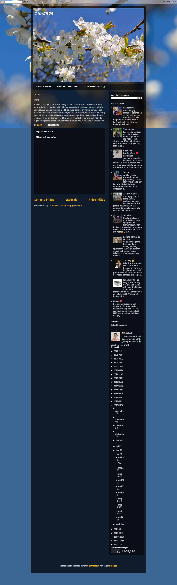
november (120, 419)
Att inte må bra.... (131, 193)
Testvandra (128, 129)
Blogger (113, 565)
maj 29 (121, 457)
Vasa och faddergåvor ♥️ (130, 151)
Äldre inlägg (96, 199)
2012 (116, 405)
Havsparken (128, 107)
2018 (116, 382)
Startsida (43, 86)
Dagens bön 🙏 (94, 87)
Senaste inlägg (44, 199)
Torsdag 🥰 (128, 260)
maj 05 (119, 505)
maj (118, 454)
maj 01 (121, 517)
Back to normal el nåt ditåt (131, 238)
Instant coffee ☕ (131, 280)
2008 (116, 540)
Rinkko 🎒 (117, 301)
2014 (116, 397)
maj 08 (119, 499)
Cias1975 (43, 13)
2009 (116, 537)
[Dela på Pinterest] (58, 125)
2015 (116, 393)
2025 (116, 355)
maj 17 (121, 480)
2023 (116, 362)
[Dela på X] (53, 125)
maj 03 (119, 512)
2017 (116, 385)
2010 (116, 533)
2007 (116, 544)
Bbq (119, 463)
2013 (116, 401)
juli (117, 446)
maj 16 (121, 486)
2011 (116, 529)
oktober (120, 425)
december (120, 411)
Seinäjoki (127, 215)
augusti (119, 440)
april (118, 524)
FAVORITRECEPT (68, 86)
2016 (116, 389)
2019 (116, 378)
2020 (116, 374)
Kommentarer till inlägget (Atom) (66, 205)
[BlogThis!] (51, 125)
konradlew (94, 565)
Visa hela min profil (120, 345)
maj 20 (119, 475)
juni (118, 450)
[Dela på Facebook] (56, 125)
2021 (116, 370)
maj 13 (121, 492)
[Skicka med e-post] (49, 125)
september (119, 435)
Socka (126, 172)
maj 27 (121, 467)
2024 (116, 358)
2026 (116, 351)
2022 (116, 366)
